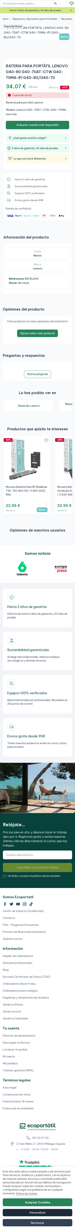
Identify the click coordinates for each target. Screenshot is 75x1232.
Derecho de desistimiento (19, 1035)
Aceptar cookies (37, 1202)
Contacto (9, 918)
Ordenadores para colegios (20, 990)
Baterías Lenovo (29, 405)
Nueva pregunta (37, 374)
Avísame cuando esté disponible (38, 124)
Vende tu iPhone (13, 1004)
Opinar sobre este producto (37, 333)
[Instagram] (24, 904)
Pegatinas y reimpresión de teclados (26, 997)
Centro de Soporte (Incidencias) (23, 911)
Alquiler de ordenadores (18, 956)
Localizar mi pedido (15, 1049)
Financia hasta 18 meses (18, 1101)
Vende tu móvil (12, 1011)
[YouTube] (18, 904)
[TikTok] (31, 904)
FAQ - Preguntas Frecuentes (21, 925)
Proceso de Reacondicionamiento (24, 932)
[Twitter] (11, 904)
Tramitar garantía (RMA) (18, 1070)
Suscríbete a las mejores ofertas (37, 867)
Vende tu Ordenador (15, 1018)
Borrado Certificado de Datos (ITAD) (26, 976)
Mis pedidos (10, 1063)
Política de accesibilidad (18, 1108)
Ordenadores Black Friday (19, 983)
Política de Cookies (26, 1193)
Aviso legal (9, 1087)
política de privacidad (46, 876)
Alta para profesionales (17, 963)
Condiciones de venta (16, 1094)
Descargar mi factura (16, 1042)
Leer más (11, 114)
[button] (7, 48)
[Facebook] (5, 904)
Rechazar (37, 1223)
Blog (6, 970)
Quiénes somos (13, 938)
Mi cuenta (9, 1056)
